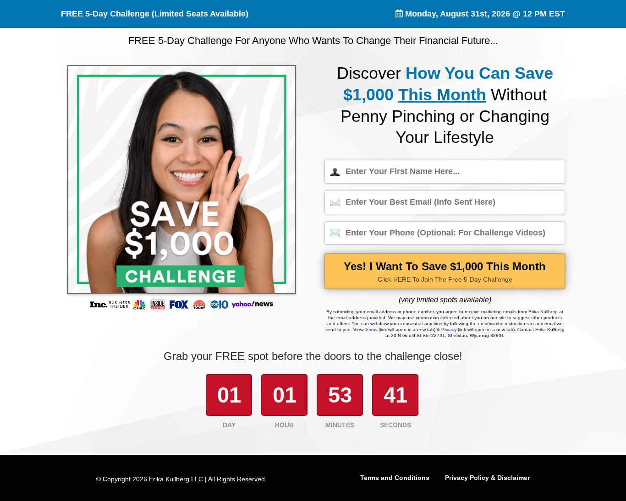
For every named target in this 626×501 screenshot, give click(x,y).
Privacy (448, 329)
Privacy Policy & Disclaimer (487, 477)
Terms (371, 329)
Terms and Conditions (394, 477)
